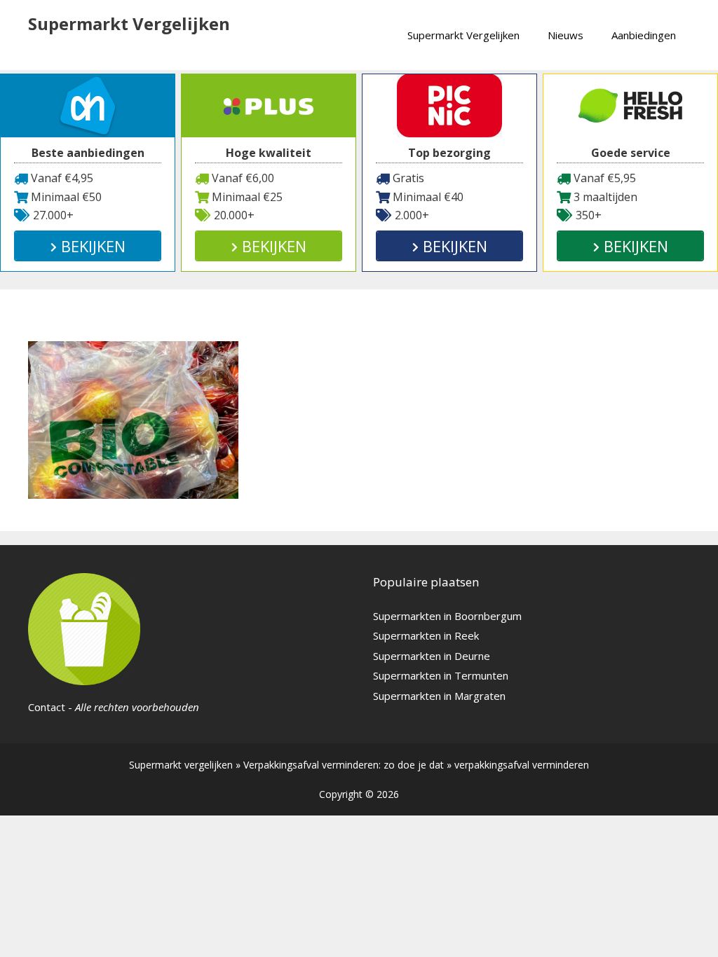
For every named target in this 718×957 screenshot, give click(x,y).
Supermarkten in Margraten (439, 696)
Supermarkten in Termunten (440, 675)
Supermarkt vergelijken (181, 764)
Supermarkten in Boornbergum (447, 616)
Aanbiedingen (643, 35)
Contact (46, 707)
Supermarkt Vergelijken (129, 23)
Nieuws (565, 35)
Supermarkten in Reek (426, 635)
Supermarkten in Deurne (431, 656)
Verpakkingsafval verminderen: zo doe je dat (343, 764)
